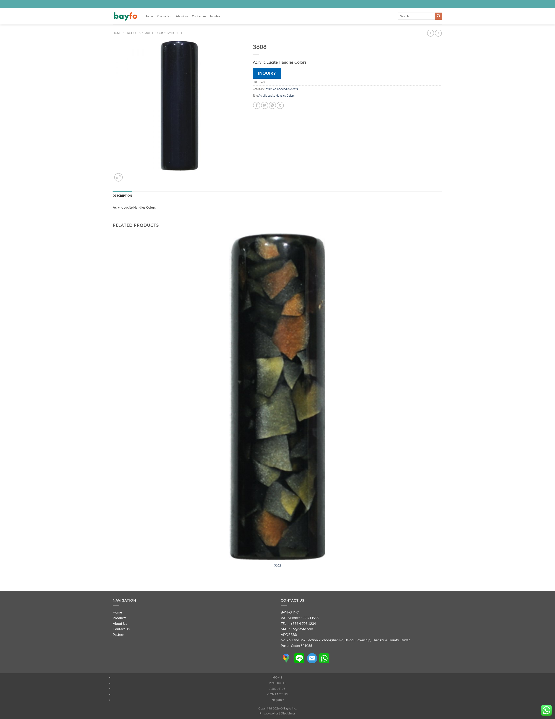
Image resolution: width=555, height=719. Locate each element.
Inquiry (215, 16)
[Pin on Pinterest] (272, 105)
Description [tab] (122, 195)
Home (149, 16)
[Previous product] (438, 33)
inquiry (267, 73)
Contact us (199, 16)
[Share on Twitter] (264, 105)
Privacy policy (269, 713)
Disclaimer (288, 713)
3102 (277, 565)
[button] (118, 177)
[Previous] (115, 583)
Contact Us (121, 629)
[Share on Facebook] (256, 105)
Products (163, 16)
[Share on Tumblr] (280, 105)
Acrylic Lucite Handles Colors (276, 95)
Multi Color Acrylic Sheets (165, 33)
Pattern (118, 634)
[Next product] (430, 33)
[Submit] (438, 16)
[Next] (129, 175)
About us (182, 16)
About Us (120, 623)
